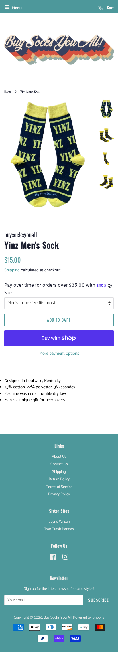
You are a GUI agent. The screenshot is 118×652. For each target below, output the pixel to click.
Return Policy (59, 479)
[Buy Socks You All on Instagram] (65, 558)
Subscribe (98, 600)
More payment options (59, 353)
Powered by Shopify (88, 617)
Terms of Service (59, 487)
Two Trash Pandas (59, 529)
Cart (110, 8)
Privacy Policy (59, 494)
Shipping (12, 270)
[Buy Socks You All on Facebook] (53, 558)
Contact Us (59, 464)
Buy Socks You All (58, 617)
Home (7, 91)
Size (8, 293)
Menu (16, 8)
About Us (59, 456)
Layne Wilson (59, 521)
